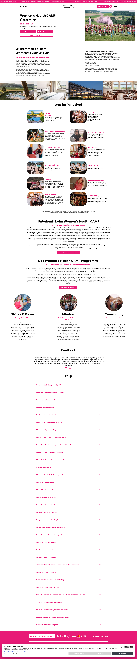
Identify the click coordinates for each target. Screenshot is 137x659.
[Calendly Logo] (57, 636)
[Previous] (86, 25)
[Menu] (115, 6)
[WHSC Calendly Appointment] (26, 6)
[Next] (133, 25)
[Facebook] (23, 6)
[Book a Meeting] (110, 6)
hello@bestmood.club (100, 636)
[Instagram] (21, 6)
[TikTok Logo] (68, 636)
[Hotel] (103, 38)
